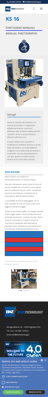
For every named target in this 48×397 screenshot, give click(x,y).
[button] (19, 290)
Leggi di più (15, 372)
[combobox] (42, 360)
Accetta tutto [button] (13, 392)
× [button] (45, 360)
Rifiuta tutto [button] (35, 392)
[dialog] (24, 377)
